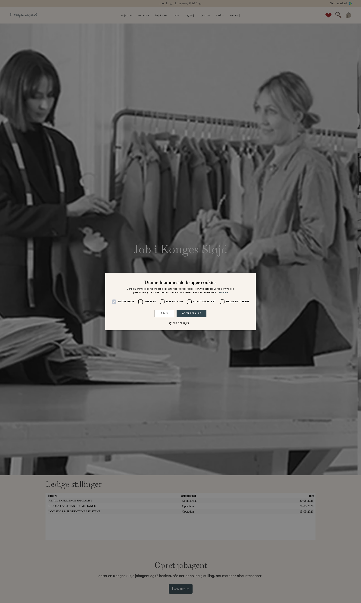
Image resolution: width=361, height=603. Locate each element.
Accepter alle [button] (191, 313)
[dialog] (180, 301)
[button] (180, 323)
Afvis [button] (164, 313)
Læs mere (223, 293)
